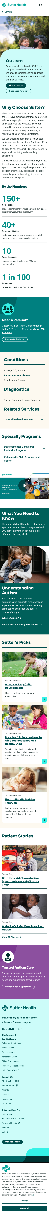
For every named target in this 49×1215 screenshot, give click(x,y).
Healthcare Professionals (13, 1118)
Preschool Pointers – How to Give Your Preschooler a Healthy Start (23, 740)
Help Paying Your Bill (11, 1070)
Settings (24, 1201)
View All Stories (10, 937)
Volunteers (6, 1132)
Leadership (7, 1099)
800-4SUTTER (11, 1029)
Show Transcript (36, 503)
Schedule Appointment (12, 1043)
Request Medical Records (13, 1065)
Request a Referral (18, 91)
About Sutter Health (10, 1080)
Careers (5, 1094)
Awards (5, 1090)
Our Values (7, 1103)
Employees (7, 1114)
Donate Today (12, 1141)
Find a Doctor (16, 85)
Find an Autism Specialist (18, 986)
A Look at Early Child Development (18, 686)
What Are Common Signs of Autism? (20, 624)
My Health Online (9, 1056)
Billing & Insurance (10, 1061)
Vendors (5, 1127)
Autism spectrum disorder (17, 375)
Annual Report (10, 1085)
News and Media (11, 1123)
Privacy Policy (27, 1195)
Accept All (24, 1208)
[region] (24, 1188)
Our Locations (8, 1052)
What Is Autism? (10, 618)
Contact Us (8, 1035)
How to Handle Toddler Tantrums (20, 801)
